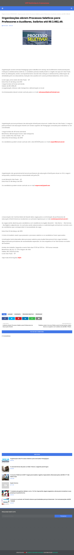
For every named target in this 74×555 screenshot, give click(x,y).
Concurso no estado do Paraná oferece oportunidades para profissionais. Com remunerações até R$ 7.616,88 (40, 500)
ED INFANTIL (17, 314)
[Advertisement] (15, 57)
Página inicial (5, 14)
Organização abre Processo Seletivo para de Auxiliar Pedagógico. (29, 458)
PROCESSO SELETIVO (28, 314)
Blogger (55, 552)
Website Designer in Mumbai (35, 552)
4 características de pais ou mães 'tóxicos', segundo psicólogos (29, 467)
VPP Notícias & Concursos (37, 3)
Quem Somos (14, 483)
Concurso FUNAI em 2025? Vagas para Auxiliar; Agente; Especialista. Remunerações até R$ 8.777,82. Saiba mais (40, 476)
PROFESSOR (13, 14)
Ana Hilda (5, 25)
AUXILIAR (10, 314)
